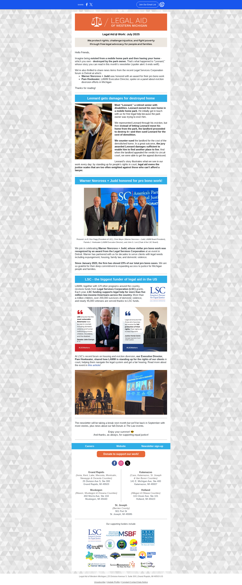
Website (121, 446)
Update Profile (113, 582)
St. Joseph (121, 505)
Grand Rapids (96, 472)
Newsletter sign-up (152, 446)
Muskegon (96, 490)
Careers (89, 446)
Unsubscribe (100, 582)
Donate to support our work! (121, 454)
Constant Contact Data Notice (134, 582)
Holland (145, 490)
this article (94, 365)
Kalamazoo (145, 472)
